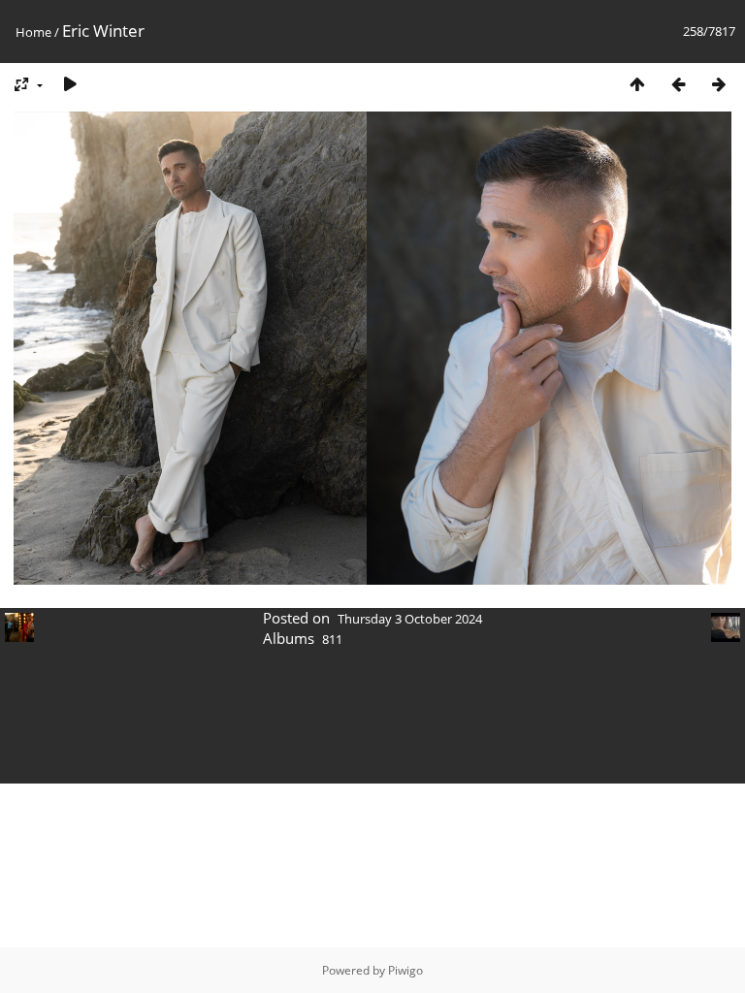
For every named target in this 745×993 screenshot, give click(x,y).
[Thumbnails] (637, 84)
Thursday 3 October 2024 (410, 618)
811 (332, 639)
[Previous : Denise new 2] (678, 84)
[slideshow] (69, 84)
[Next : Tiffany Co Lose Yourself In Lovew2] (718, 84)
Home (33, 32)
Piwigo (405, 970)
